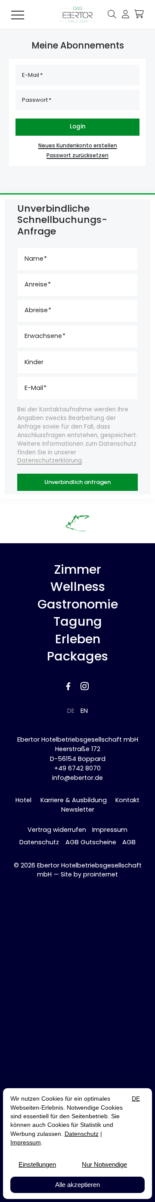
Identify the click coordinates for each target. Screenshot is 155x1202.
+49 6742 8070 (77, 768)
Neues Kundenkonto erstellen (77, 145)
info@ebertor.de (77, 777)
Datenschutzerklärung (49, 460)
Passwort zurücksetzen (77, 155)
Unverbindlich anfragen (77, 482)
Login (77, 126)
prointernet (100, 874)
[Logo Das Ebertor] (77, 14)
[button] (112, 13)
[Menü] (17, 15)
